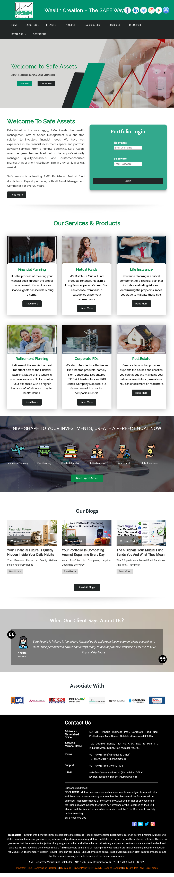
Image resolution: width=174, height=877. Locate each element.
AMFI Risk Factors (149, 868)
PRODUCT (70, 25)
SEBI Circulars (130, 868)
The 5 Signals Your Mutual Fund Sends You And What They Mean (140, 552)
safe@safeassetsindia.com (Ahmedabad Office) (116, 772)
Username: (120, 142)
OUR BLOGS (114, 25)
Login (128, 180)
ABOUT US (32, 25)
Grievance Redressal (76, 788)
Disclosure (65, 868)
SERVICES (51, 25)
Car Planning (44, 463)
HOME (15, 25)
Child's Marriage (97, 463)
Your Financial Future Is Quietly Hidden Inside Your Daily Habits (30, 552)
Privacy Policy (80, 868)
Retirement (124, 463)
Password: (120, 159)
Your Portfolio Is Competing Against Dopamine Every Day (83, 552)
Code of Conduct (113, 868)
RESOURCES (135, 25)
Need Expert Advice (87, 478)
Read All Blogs (87, 587)
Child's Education (70, 463)
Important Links (24, 868)
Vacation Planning (18, 463)
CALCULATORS (92, 25)
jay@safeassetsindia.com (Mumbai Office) (113, 776)
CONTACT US (39, 34)
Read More (157, 83)
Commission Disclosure (46, 868)
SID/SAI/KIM (95, 868)
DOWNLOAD (17, 34)
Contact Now (31, 83)
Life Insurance (150, 463)
